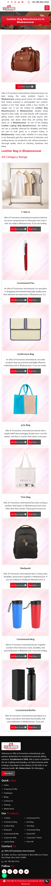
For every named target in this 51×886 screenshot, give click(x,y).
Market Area (9, 809)
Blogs (6, 797)
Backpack (25, 568)
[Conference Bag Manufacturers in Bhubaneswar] (25, 327)
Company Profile (10, 789)
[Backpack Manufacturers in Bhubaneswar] (25, 541)
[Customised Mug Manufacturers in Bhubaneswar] (25, 613)
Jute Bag (25, 425)
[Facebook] (8, 2)
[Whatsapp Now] (4, 875)
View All (30, 841)
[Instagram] (15, 2)
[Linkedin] (18, 2)
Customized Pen (25, 283)
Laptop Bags (9, 841)
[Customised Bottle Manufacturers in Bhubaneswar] (25, 684)
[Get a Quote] (4, 881)
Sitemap (7, 805)
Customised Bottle (25, 710)
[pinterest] (22, 2)
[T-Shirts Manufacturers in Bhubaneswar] (25, 185)
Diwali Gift (31, 834)
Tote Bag (25, 497)
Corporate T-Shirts (34, 838)
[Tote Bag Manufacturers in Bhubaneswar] (25, 470)
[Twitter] (11, 2)
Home (6, 785)
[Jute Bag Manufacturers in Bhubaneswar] (25, 398)
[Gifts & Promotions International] (9, 8)
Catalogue (8, 793)
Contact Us (8, 801)
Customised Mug (25, 639)
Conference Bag (25, 354)
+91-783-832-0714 (40, 2)
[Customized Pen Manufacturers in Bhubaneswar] (25, 256)
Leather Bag (9, 826)
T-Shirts (25, 212)
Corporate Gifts (10, 838)
